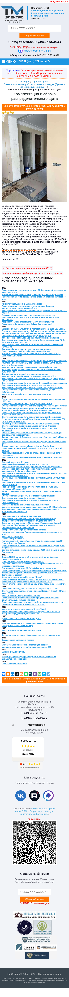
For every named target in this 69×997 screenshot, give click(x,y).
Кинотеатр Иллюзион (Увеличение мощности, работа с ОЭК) (30, 424)
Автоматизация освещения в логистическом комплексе (28, 315)
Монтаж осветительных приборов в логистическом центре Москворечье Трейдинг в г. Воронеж (29, 470)
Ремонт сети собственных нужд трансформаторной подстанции (32, 295)
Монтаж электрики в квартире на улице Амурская (25, 505)
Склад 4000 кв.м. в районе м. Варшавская (21, 516)
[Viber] (35, 674)
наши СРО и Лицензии (27, 811)
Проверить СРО (40, 8)
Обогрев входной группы (13, 652)
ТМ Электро (22, 81)
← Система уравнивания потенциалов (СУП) (27, 268)
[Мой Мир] (12, 674)
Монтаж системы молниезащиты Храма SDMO (24, 609)
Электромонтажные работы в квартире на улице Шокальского (31, 417)
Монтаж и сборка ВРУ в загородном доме (21, 630)
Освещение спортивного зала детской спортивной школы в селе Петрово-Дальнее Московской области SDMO (32, 603)
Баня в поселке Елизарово (14, 664)
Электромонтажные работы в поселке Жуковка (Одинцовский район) (34, 383)
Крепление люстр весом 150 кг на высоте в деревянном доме (31, 635)
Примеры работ (41, 81)
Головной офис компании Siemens (18, 527)
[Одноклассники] (8, 674)
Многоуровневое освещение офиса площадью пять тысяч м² (31, 611)
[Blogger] (21, 674)
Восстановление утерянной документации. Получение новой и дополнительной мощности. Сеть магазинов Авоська (31, 409)
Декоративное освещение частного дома (21, 618)
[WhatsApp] (39, 674)
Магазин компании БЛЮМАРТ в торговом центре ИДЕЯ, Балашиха (33, 329)
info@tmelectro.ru (36, 725)
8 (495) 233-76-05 (37, 61)
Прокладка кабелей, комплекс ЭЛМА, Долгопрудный (27, 324)
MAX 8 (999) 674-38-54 (37, 50)
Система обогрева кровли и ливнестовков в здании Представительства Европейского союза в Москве (26, 350)
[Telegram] (48, 674)
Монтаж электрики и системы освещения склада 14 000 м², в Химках (34, 507)
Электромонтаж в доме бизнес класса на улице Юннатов (29, 426)
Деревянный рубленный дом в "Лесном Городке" (25, 464)
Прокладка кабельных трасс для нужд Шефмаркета (27, 403)
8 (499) (48, 42)
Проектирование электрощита (19, 249)
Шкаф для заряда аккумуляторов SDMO (21, 614)
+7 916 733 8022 (50, 55)
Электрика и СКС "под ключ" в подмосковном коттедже (28, 525)
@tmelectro (28, 55)
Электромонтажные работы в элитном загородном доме (29, 385)
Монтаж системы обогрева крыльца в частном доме (27, 394)
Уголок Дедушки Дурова (13, 543)
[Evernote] (26, 674)
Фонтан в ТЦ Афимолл (12, 536)
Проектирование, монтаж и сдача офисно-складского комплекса (33, 579)
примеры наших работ (43, 808)
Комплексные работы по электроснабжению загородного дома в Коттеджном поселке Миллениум (32, 624)
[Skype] (44, 674)
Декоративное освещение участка (18, 640)
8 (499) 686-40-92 (34, 718)
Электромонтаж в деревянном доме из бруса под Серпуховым (32, 457)
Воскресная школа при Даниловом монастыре (24, 530)
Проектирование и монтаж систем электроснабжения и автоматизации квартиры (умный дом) (28, 307)
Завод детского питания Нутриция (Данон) (22, 577)
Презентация (39, 903)
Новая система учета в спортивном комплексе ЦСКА (27, 582)
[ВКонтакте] (3, 674)
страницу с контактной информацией (37, 812)
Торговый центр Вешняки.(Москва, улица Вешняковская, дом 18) (32, 541)
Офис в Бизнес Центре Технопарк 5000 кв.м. (23, 561)
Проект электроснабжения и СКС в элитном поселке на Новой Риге (34, 584)
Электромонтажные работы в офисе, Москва (23, 498)
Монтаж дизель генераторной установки (21, 595)
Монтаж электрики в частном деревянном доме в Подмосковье (32, 467)
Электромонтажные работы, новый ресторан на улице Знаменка (32, 387)
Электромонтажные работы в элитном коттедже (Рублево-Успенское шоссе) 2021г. (34, 85)
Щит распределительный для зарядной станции (25, 374)
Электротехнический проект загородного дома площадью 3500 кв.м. (34, 361)
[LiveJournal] (30, 674)
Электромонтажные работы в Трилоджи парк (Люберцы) (29, 496)
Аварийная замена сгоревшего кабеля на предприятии (28, 322)
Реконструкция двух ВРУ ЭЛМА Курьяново (22, 304)
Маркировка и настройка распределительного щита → (32, 273)
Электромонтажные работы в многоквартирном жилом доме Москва (34, 406)
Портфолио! (13, 70)
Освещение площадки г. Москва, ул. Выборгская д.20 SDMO (30, 589)
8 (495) (21, 42)
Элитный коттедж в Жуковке (15, 462)
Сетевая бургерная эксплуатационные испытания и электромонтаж (34, 570)
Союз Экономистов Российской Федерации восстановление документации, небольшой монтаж (30, 599)
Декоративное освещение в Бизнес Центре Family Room (28, 446)
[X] (17, 674)
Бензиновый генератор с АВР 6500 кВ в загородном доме (29, 568)
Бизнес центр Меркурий (13, 539)
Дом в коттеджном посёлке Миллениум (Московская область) (31, 523)
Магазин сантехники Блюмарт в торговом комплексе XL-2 (29, 376)
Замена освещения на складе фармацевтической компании (30, 338)
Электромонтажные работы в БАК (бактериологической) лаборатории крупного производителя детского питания (29, 519)
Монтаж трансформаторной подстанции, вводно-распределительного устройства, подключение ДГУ (26, 646)
